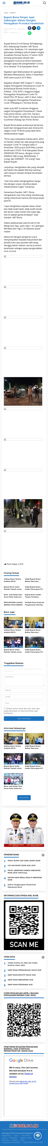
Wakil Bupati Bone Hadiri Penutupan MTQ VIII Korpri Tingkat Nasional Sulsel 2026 (34, 588)
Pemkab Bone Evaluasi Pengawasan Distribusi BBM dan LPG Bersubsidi (34, 603)
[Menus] (4, 3)
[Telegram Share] (38, 28)
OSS (22, 1140)
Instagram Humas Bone (11, 1142)
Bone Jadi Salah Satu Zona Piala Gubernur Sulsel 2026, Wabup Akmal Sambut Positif (13, 596)
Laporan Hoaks (26, 1138)
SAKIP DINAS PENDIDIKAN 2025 (20, 985)
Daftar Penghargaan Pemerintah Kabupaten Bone (22, 886)
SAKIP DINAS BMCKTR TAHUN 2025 (22, 975)
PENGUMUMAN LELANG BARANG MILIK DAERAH (13, 603)
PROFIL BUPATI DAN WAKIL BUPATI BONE (24, 861)
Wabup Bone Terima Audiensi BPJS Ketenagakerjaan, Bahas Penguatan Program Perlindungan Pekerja (13, 580)
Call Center (26, 1135)
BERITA (6, 32)
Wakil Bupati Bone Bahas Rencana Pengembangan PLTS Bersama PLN (34, 580)
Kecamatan (6, 1135)
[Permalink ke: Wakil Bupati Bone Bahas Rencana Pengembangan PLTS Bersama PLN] (34, 622)
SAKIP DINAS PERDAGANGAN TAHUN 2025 (24, 970)
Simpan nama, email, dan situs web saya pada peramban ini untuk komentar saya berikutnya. (22, 710)
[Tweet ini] (34, 28)
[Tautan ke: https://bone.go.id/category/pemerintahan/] (43, 855)
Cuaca (4, 1138)
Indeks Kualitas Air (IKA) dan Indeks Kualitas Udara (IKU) (23, 964)
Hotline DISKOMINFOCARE (33, 1142)
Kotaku (15, 1140)
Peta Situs (5, 1140)
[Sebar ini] (29, 28)
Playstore (13, 1138)
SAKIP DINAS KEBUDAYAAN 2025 (20, 980)
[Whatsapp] (29, 33)
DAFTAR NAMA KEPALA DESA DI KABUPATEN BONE (25, 878)
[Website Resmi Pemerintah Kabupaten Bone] (24, 3)
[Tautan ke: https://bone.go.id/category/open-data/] (43, 957)
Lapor (16, 1135)
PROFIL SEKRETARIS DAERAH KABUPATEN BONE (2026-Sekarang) (24, 871)
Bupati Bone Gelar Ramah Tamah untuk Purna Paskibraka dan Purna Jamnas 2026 (13, 588)
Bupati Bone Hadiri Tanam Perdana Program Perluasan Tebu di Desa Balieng (34, 596)
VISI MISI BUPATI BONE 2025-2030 (21, 865)
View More (24, 797)
